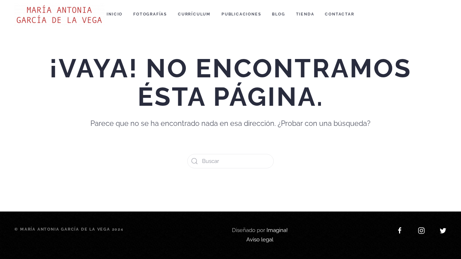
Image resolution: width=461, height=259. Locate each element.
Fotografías (150, 14)
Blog (278, 14)
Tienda (305, 14)
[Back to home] (60, 14)
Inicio (114, 14)
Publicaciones (241, 14)
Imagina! (277, 212)
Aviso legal (259, 221)
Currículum (194, 14)
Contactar (339, 14)
